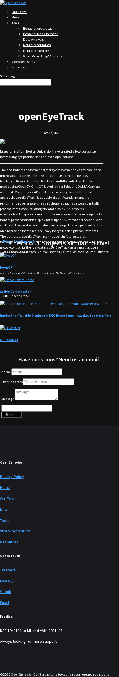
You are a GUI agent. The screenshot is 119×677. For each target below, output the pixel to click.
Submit (12, 414)
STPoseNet (9, 340)
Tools (15, 23)
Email (4, 602)
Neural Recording (36, 50)
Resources (19, 67)
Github (5, 591)
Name (6, 372)
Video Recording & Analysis (42, 56)
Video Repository (23, 61)
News (16, 17)
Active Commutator (15, 292)
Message (7, 399)
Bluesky (7, 581)
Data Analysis (33, 39)
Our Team (19, 12)
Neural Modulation (37, 45)
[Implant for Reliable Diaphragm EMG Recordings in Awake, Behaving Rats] (55, 303)
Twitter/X (8, 570)
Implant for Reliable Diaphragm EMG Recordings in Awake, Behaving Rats (55, 316)
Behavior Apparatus (37, 28)
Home (5, 487)
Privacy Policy (12, 476)
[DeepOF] (8, 255)
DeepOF (6, 267)
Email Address (12, 382)
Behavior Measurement (40, 34)
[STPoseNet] (10, 328)
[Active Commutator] (17, 279)
